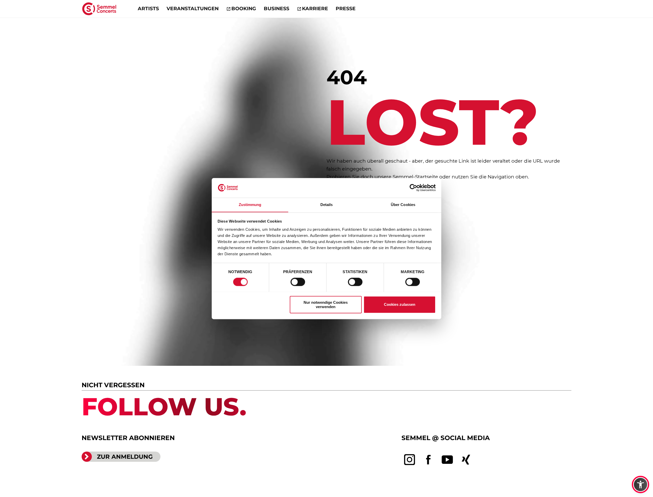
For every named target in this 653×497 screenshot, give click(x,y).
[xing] (466, 460)
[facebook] (428, 460)
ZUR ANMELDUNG (125, 456)
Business (276, 8)
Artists (148, 8)
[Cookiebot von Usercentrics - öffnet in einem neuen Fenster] (413, 187)
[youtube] (447, 460)
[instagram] (409, 460)
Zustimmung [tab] (250, 204)
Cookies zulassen (399, 304)
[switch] (298, 282)
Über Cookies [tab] (403, 204)
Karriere (315, 8)
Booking (243, 8)
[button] (640, 484)
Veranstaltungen (193, 8)
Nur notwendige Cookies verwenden (326, 304)
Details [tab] (326, 204)
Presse (346, 8)
